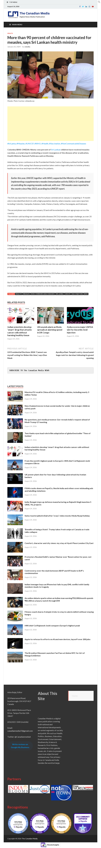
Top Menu (13, 2)
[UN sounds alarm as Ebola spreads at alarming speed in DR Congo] (50, 324)
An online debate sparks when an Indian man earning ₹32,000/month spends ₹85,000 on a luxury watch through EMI (59, 599)
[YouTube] (92, 6)
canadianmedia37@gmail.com (20, 731)
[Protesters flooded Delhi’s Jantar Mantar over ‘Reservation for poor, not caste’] (15, 557)
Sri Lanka (59, 294)
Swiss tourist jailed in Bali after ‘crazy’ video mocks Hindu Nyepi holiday (57, 516)
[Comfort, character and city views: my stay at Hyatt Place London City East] (15, 543)
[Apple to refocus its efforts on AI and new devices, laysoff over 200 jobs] (15, 639)
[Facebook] (80, 6)
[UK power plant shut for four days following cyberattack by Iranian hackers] (15, 475)
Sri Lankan (56, 149)
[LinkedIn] (86, 6)
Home (75, 695)
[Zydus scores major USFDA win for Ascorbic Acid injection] (80, 324)
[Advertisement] (50, 123)
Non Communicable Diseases (42, 294)
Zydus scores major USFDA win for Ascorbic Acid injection (80, 330)
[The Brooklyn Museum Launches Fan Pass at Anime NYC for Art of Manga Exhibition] (15, 653)
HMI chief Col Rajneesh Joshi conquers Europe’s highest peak (52, 625)
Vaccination (77, 294)
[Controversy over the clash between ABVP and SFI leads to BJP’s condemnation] (15, 571)
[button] (99, 2)
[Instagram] (89, 6)
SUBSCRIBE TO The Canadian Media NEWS (29, 370)
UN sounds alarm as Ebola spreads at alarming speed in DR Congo (49, 330)
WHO (86, 294)
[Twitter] (83, 6)
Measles (26, 294)
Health (10, 33)
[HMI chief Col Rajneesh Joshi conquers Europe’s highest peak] (15, 626)
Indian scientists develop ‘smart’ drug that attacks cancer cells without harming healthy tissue (19, 331)
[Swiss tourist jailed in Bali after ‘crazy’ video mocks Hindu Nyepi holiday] (15, 516)
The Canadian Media (29, 838)
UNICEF (67, 294)
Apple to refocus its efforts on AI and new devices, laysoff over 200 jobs (57, 639)
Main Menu (17, 24)
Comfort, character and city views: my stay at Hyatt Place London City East (59, 543)
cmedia (27, 47)
